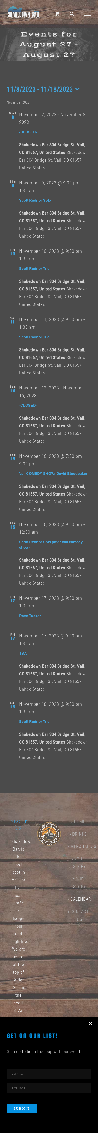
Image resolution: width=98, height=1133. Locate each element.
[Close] (90, 1023)
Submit (21, 1108)
